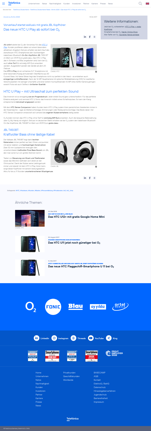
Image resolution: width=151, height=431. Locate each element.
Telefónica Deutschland (21, 10)
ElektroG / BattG (101, 383)
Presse (103, 3)
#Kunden (31, 190)
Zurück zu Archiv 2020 (12, 17)
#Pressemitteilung (47, 190)
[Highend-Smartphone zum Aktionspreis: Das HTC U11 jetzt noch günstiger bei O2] (74, 244)
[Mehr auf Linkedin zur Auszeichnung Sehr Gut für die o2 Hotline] (72, 356)
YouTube (99, 338)
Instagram (63, 338)
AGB (96, 376)
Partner (86, 3)
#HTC (18, 190)
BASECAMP (99, 372)
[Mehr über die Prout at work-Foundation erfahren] (114, 356)
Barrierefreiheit (101, 398)
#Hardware (23, 190)
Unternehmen (34, 3)
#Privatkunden (58, 190)
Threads (82, 338)
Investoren (76, 3)
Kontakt (97, 380)
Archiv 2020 (55, 10)
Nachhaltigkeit (55, 3)
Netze (44, 3)
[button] (85, 37)
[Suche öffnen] (140, 3)
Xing (115, 338)
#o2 (64, 190)
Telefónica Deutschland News (40, 10)
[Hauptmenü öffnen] (3, 3)
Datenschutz (100, 387)
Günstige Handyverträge (129, 34)
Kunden (66, 3)
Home (38, 372)
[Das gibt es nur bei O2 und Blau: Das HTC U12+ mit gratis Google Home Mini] (74, 219)
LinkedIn (45, 338)
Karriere (95, 3)
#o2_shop (70, 190)
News (110, 3)
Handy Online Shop (130, 32)
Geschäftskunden (71, 376)
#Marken (37, 190)
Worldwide (68, 380)
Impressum (99, 402)
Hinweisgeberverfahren (104, 391)
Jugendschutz (100, 394)
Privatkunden (69, 372)
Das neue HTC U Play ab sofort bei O (73, 10)
